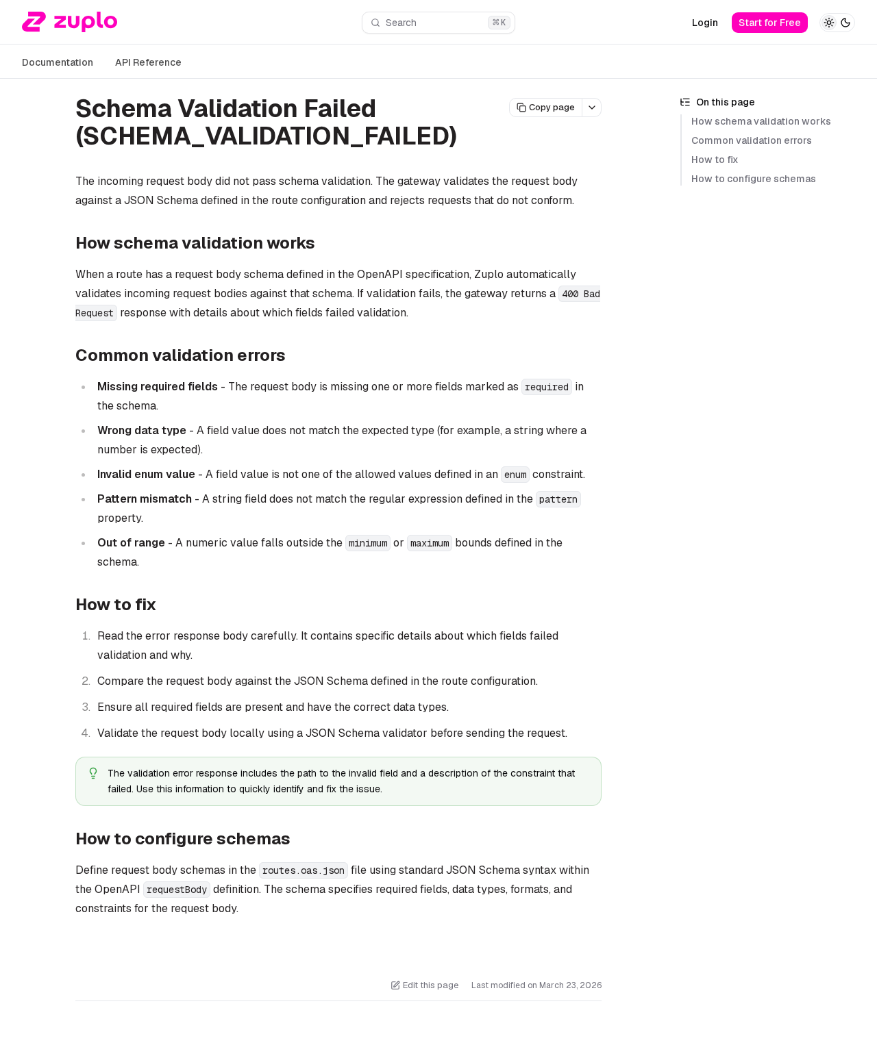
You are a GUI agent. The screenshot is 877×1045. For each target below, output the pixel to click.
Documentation (57, 62)
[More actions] (592, 107)
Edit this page (430, 985)
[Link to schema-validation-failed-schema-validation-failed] (473, 138)
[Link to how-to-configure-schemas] (301, 839)
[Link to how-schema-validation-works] (326, 244)
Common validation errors (751, 140)
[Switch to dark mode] (837, 22)
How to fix (715, 159)
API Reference (148, 62)
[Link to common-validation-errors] (297, 357)
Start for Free (770, 22)
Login (705, 22)
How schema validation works (761, 121)
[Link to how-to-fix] (168, 606)
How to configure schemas (753, 179)
